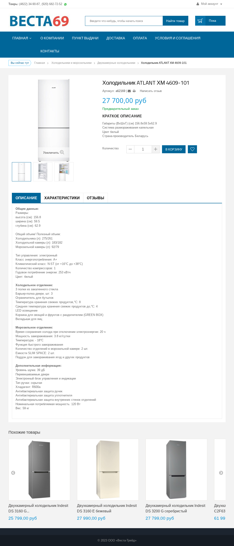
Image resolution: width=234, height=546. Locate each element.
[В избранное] (192, 149)
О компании (52, 38)
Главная (20, 38)
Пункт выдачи (85, 38)
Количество (110, 148)
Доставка (115, 38)
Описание (26, 198)
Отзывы (95, 198)
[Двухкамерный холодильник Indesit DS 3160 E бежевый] (108, 469)
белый (114, 132)
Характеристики (62, 198)
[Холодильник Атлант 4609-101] (21, 171)
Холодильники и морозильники (71, 63)
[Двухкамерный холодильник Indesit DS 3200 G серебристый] (176, 469)
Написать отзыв (151, 91)
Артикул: (108, 91)
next (221, 472)
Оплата (140, 38)
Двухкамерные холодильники (116, 63)
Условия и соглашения (177, 38)
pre (13, 472)
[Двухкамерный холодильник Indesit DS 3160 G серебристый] (39, 469)
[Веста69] (42, 21)
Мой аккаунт (209, 3)
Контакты (49, 51)
